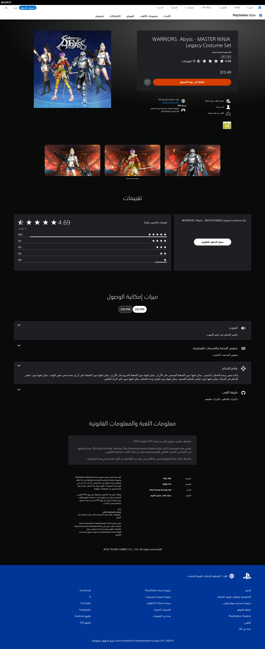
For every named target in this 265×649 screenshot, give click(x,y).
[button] (170, 102)
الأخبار (174, 7)
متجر (251, 7)
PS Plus (207, 7)
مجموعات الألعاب (149, 16)
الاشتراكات (115, 16)
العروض (130, 16)
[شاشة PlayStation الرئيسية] (259, 7)
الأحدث (167, 16)
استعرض (99, 16)
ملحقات (190, 7)
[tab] (140, 309)
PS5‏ (238, 7)
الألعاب (223, 7)
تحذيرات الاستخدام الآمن (111, 512)
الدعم (160, 7)
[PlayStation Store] (248, 15)
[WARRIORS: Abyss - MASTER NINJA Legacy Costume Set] (192, 160)
